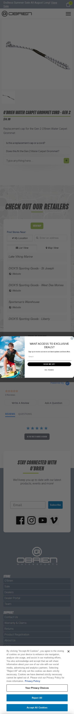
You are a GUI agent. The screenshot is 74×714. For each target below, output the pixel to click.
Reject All (37, 698)
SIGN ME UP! (49, 364)
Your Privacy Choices (37, 688)
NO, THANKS (49, 370)
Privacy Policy (32, 681)
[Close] (68, 651)
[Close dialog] (72, 338)
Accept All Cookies (37, 707)
